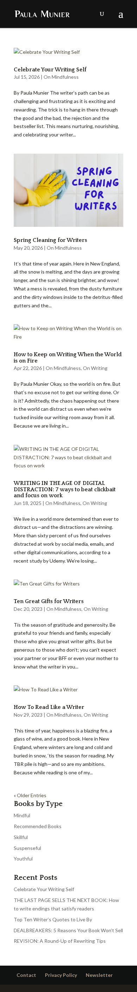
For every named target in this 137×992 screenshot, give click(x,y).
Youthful (23, 859)
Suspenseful (27, 848)
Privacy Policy (61, 975)
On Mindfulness (61, 77)
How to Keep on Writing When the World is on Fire (68, 357)
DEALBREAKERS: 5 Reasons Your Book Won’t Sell (68, 930)
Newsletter (99, 975)
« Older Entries (30, 795)
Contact (26, 975)
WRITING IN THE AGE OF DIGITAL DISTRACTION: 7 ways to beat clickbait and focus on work (65, 489)
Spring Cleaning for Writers (50, 240)
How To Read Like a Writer (49, 707)
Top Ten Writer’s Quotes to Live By (53, 919)
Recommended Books (37, 826)
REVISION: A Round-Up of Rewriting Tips (60, 941)
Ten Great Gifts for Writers (49, 601)
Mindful (22, 815)
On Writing (95, 368)
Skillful (21, 837)
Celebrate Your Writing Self (50, 69)
